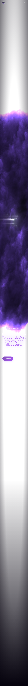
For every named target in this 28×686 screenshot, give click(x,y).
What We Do (19, 358)
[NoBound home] (3, 2)
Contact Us (8, 358)
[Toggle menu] (24, 2)
